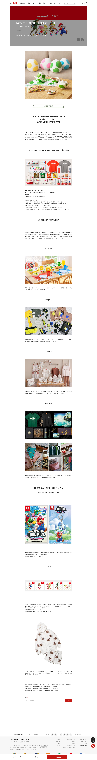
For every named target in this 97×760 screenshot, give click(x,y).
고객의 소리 (73, 741)
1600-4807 (14, 739)
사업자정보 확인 (44, 747)
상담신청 (93, 741)
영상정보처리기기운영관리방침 (69, 747)
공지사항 (58, 741)
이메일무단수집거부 (71, 739)
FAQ (59, 743)
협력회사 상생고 (84, 741)
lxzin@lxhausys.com (20, 749)
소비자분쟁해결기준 (71, 745)
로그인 (79, 3)
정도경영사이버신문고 (83, 739)
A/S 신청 (73, 743)
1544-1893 (25, 739)
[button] (82, 39)
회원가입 (83, 3)
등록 (69, 700)
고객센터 (58, 739)
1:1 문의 (58, 745)
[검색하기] (75, 3)
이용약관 (85, 743)
